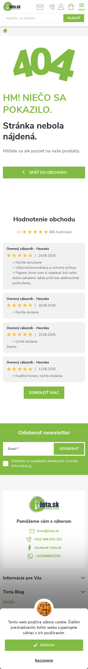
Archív (8, 602)
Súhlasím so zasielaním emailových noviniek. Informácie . (44, 463)
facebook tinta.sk (48, 547)
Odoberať (69, 448)
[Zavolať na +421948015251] (52, 7)
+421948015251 (48, 556)
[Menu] (81, 6)
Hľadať (73, 18)
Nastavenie (44, 660)
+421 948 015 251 (48, 539)
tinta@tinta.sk (48, 531)
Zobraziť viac (44, 392)
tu (30, 466)
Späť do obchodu (48, 172)
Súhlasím (47, 645)
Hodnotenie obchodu (44, 219)
